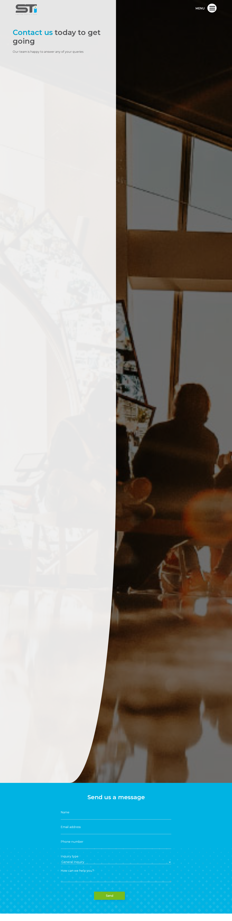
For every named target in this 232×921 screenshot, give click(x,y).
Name (65, 812)
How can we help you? (77, 870)
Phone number (72, 841)
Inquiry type (69, 856)
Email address (71, 827)
